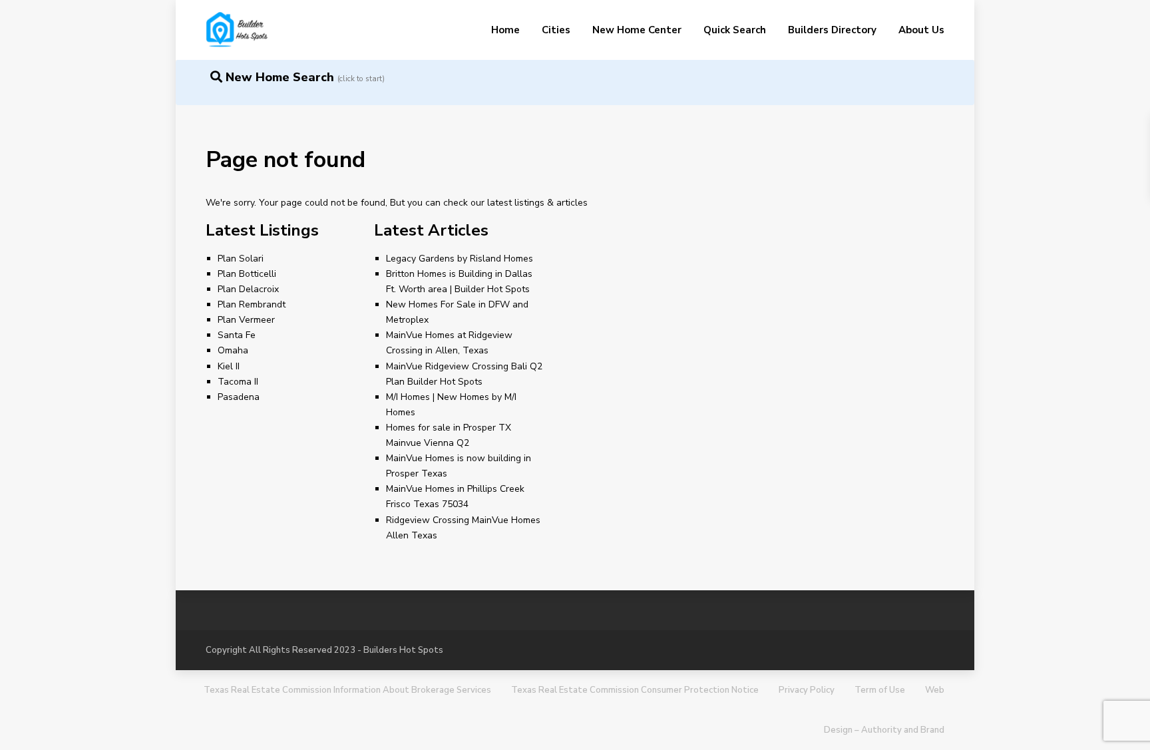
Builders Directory (832, 30)
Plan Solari (241, 258)
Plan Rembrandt (252, 304)
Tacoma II (238, 381)
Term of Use (880, 690)
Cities (556, 30)
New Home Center (636, 30)
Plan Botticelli (247, 274)
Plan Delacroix (248, 289)
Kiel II (229, 366)
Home (505, 30)
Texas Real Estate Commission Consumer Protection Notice (635, 690)
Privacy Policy (807, 690)
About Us (921, 30)
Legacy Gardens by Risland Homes (459, 258)
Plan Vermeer (246, 319)
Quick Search (734, 30)
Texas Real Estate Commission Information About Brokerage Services (347, 690)
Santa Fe (237, 335)
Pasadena (239, 397)
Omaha (233, 350)
